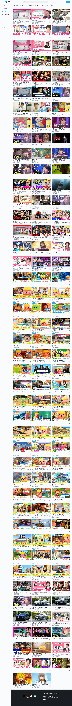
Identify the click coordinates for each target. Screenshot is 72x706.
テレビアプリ (56, 693)
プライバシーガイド (46, 697)
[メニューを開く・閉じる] (64, 2)
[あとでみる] (31, 22)
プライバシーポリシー (51, 696)
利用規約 (44, 696)
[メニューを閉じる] (2, 2)
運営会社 (44, 699)
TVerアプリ (51, 693)
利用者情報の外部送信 (55, 697)
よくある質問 (45, 693)
